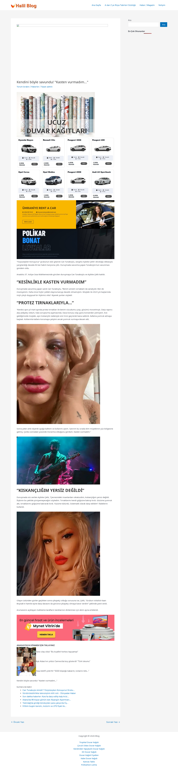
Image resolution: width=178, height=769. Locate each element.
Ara (129, 20)
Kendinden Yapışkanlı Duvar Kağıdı (89, 748)
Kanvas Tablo (89, 761)
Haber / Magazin (147, 5)
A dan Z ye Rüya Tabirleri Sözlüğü (120, 5)
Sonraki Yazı (113, 722)
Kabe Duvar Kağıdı (89, 758)
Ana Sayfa (96, 5)
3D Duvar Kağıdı (89, 752)
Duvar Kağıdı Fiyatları (89, 755)
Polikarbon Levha (89, 764)
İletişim (162, 5)
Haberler (35, 86)
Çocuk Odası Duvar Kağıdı (89, 745)
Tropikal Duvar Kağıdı (89, 742)
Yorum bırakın (23, 86)
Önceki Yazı (17, 722)
